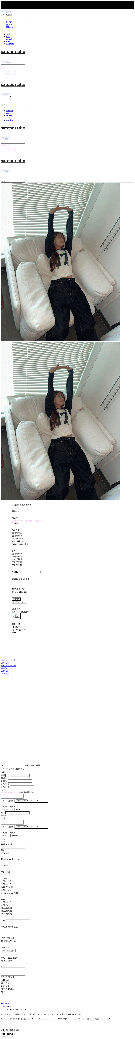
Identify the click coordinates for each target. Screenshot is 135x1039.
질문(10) (5, 671)
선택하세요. (17, 532)
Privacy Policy (6, 1006)
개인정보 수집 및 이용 (11, 792)
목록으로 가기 (7, 809)
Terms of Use (6, 1003)
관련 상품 (5, 673)
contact (9, 27)
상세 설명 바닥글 (8, 665)
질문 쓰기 (5, 772)
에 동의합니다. (18, 792)
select (9, 24)
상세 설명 (5, 663)
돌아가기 (5, 835)
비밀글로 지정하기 (9, 806)
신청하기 (5, 980)
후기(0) (4, 668)
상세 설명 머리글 (8, 660)
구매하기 (5, 853)
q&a (7, 26)
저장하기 (18, 809)
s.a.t (8, 23)
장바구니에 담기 (8, 951)
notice (9, 21)
